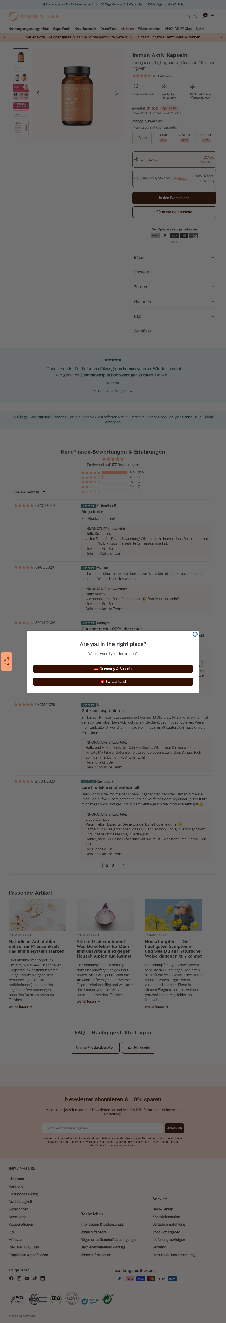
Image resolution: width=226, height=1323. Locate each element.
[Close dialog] (195, 634)
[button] (6, 661)
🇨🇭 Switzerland (113, 682)
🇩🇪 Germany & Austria (113, 669)
